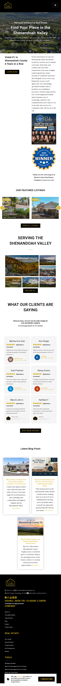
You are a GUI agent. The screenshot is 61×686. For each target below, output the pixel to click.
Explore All (30, 291)
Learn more (12, 72)
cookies (20, 676)
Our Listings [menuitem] (8, 639)
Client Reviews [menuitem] (9, 618)
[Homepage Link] (7, 5)
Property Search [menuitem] (9, 645)
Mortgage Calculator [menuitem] (10, 663)
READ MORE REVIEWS (30, 431)
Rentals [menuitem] (7, 651)
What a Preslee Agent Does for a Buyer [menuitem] (15, 666)
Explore (36, 262)
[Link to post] (16, 467)
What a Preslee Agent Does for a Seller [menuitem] (16, 669)
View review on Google (20, 360)
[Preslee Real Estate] (10, 582)
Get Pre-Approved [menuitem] (10, 648)
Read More (16, 508)
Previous (2, 208)
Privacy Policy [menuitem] (9, 627)
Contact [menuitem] (7, 624)
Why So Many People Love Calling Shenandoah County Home (30, 541)
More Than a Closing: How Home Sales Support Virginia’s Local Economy (16, 482)
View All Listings (30, 226)
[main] (30, 287)
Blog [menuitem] (6, 621)
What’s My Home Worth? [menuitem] (11, 672)
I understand (46, 679)
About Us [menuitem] (7, 612)
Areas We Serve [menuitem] (9, 642)
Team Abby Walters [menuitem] (10, 615)
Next (59, 208)
